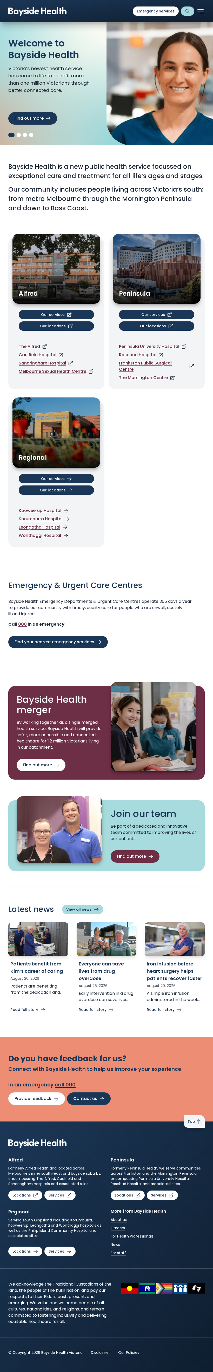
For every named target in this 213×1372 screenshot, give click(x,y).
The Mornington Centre (143, 378)
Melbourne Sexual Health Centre (52, 371)
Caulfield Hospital (37, 355)
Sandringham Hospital (42, 363)
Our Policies (128, 1352)
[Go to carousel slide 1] (10, 135)
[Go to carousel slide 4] (31, 135)
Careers (118, 1228)
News (115, 1244)
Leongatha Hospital (39, 527)
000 (22, 624)
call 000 (65, 1084)
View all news (79, 909)
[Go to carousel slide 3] (25, 135)
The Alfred (29, 346)
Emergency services (156, 11)
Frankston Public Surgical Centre (145, 366)
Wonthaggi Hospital (40, 535)
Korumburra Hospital (41, 519)
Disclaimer (100, 1352)
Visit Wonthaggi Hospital (41, 118)
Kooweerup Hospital (40, 510)
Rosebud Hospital (137, 355)
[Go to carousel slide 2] (18, 135)
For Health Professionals (132, 1236)
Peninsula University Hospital (149, 346)
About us (119, 1219)
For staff (118, 1252)
